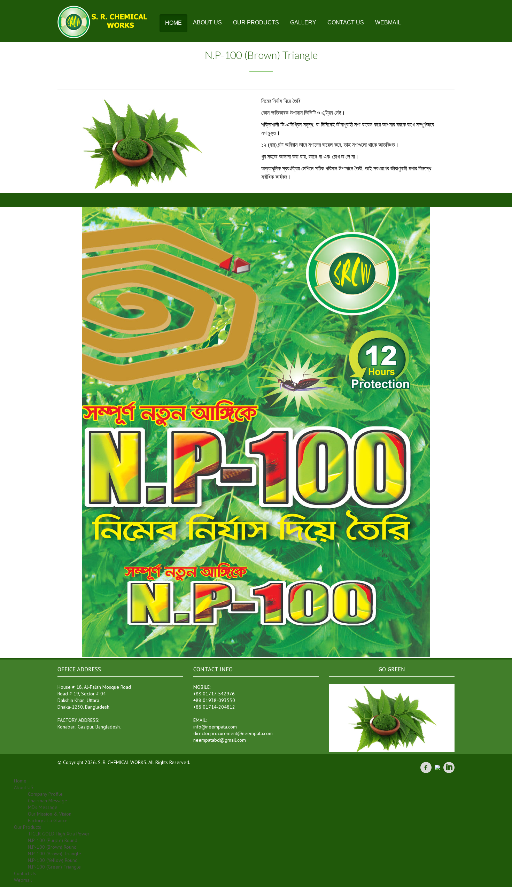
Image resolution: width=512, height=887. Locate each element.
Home (20, 781)
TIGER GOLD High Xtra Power (59, 834)
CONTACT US (345, 22)
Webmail (23, 880)
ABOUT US (207, 22)
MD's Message (42, 807)
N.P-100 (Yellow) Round (53, 860)
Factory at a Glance (48, 820)
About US (23, 787)
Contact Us (25, 873)
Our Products (27, 827)
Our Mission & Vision (49, 814)
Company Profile (45, 794)
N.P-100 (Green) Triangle (54, 867)
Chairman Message (47, 800)
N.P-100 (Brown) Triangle (54, 853)
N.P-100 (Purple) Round (52, 840)
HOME (173, 23)
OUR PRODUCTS (256, 22)
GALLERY (303, 22)
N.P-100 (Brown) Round (52, 847)
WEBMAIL (388, 22)
